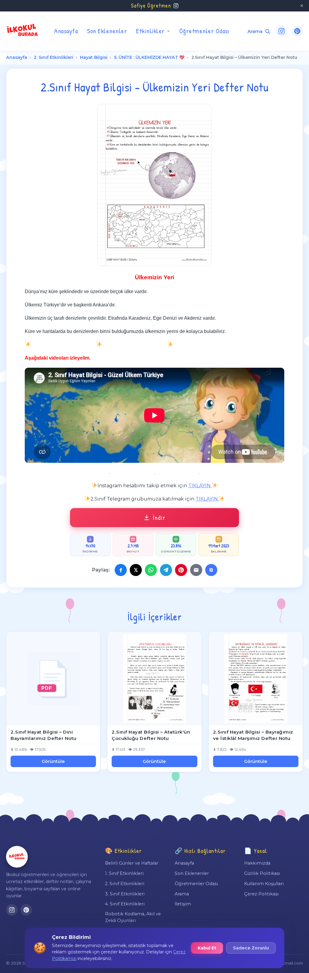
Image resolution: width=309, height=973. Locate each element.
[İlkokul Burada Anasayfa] (22, 31)
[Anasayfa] (17, 857)
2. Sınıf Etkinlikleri (53, 57)
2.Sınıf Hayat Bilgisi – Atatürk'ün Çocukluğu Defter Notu (151, 735)
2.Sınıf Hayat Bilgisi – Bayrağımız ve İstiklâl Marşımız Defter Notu (253, 735)
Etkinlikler (150, 30)
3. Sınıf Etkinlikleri (125, 894)
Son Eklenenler (107, 30)
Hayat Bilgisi (93, 57)
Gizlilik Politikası (262, 873)
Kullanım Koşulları (264, 883)
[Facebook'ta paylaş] (121, 570)
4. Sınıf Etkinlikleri (125, 904)
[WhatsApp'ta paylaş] (151, 570)
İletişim (183, 904)
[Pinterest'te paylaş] (181, 570)
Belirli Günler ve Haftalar (131, 863)
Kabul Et (207, 948)
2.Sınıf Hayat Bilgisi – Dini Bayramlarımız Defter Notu (44, 735)
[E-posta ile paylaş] (196, 570)
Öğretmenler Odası (204, 30)
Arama (182, 894)
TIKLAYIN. (200, 485)
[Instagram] (281, 31)
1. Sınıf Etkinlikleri (124, 873)
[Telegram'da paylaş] (166, 570)
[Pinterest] (297, 31)
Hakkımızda (257, 863)
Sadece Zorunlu (251, 948)
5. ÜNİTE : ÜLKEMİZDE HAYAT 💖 (149, 57)
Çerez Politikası (261, 894)
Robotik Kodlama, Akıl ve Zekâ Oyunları (133, 917)
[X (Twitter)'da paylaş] (136, 570)
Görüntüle (53, 761)
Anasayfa (66, 30)
